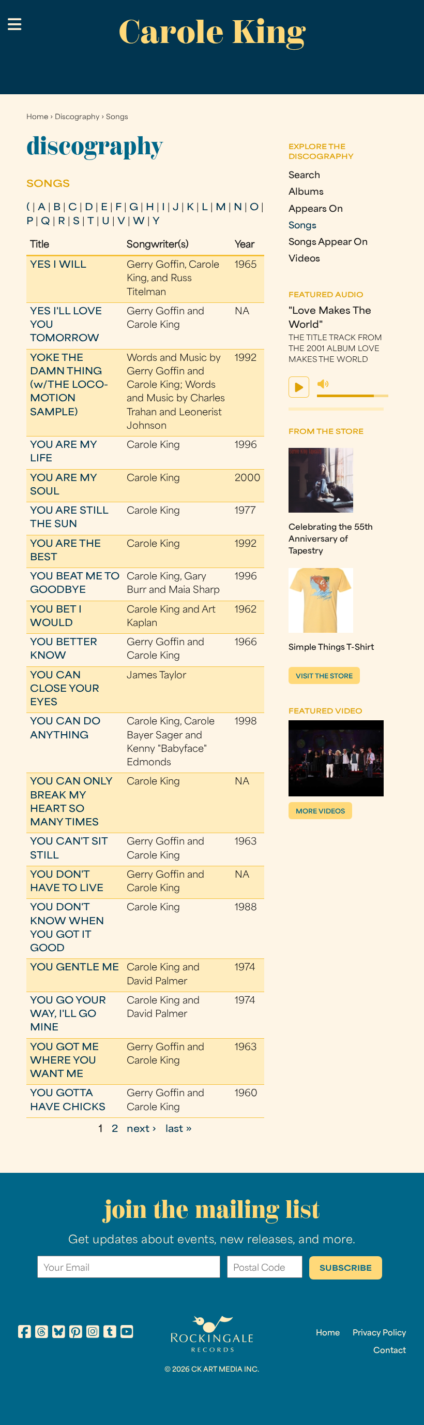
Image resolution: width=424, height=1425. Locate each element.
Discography (77, 117)
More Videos (320, 812)
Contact (389, 1351)
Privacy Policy (379, 1333)
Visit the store (324, 677)
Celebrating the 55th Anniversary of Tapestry (331, 540)
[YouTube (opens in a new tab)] (126, 1333)
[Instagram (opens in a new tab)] (92, 1333)
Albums (306, 192)
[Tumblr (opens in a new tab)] (109, 1333)
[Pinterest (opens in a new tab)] (75, 1333)
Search (304, 175)
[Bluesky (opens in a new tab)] (58, 1333)
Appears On (316, 209)
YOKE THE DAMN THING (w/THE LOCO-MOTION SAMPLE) (69, 385)
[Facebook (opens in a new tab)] (24, 1333)
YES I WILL (58, 265)
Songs (117, 117)
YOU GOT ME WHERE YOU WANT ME (64, 1061)
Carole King (212, 31)
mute (323, 384)
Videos (304, 259)
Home (37, 117)
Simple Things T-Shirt (331, 648)
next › (141, 1129)
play (299, 387)
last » (178, 1129)
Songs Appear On (328, 242)
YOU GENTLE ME (74, 968)
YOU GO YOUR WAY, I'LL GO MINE (68, 1015)
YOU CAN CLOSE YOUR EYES (64, 690)
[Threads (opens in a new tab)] (41, 1333)
